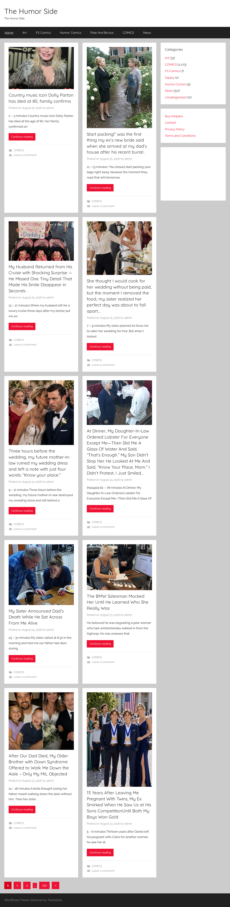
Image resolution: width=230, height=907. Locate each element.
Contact (170, 122)
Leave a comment (25, 155)
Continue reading (22, 136)
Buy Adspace (174, 116)
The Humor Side (31, 11)
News (147, 32)
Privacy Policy (175, 129)
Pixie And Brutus (102, 32)
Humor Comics (70, 32)
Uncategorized (175, 97)
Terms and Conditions (180, 135)
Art (24, 32)
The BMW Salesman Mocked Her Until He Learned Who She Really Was (117, 602)
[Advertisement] (193, 173)
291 (44, 885)
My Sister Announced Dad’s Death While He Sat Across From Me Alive (36, 617)
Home (9, 32)
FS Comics (43, 32)
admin (50, 107)
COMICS (128, 32)
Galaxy (169, 77)
